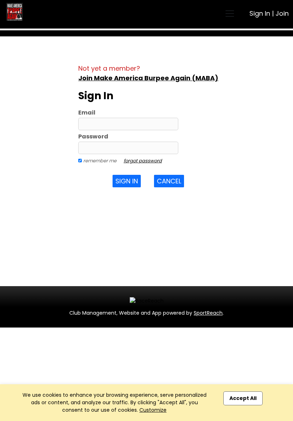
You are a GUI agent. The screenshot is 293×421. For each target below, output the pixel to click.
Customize (153, 410)
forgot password (143, 160)
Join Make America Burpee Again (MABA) (148, 77)
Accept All (243, 398)
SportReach (208, 312)
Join (282, 13)
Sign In (259, 13)
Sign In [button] (126, 181)
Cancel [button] (169, 181)
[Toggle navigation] (230, 13)
